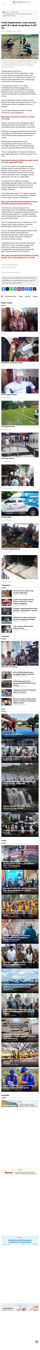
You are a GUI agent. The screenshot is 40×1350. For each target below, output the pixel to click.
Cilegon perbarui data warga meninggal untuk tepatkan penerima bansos (16, 937)
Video (3, 840)
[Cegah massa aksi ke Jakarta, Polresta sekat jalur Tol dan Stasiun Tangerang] (6, 602)
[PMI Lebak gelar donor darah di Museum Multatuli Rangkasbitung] (20, 535)
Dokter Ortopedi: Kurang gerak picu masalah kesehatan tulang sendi (17, 913)
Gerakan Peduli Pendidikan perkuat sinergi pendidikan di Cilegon (20, 889)
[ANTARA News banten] (21, 2)
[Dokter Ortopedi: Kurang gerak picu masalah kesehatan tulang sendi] (20, 907)
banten (27, 296)
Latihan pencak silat (12, 734)
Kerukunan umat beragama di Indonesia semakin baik (17, 1298)
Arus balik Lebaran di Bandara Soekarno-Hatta (17, 758)
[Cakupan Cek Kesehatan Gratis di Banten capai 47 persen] (20, 956)
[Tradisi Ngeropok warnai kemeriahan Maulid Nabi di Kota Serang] (6, 684)
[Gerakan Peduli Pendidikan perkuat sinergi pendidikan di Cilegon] (20, 882)
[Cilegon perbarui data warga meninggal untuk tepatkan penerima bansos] (20, 931)
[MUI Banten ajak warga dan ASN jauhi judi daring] (19, 319)
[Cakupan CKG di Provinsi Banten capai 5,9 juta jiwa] (6, 693)
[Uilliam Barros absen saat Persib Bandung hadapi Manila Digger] (6, 620)
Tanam (35, 296)
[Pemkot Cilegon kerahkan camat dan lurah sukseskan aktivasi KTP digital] (20, 1005)
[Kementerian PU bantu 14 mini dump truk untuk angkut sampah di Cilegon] (20, 1054)
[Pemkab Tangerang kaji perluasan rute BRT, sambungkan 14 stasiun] (6, 611)
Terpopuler (5, 585)
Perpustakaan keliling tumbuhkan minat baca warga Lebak (18, 516)
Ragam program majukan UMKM (18, 1164)
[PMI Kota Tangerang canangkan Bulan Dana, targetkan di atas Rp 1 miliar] (20, 349)
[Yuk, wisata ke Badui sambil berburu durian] (17, 475)
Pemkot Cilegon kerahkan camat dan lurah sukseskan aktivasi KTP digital (19, 1011)
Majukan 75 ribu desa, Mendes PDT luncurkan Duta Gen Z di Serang (18, 666)
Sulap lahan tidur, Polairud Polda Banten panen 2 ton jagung (18, 1086)
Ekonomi (14, 12)
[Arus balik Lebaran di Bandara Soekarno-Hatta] (20, 750)
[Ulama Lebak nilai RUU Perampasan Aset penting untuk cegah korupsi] (20, 381)
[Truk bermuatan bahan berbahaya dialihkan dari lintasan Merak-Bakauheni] (20, 980)
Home (6, 12)
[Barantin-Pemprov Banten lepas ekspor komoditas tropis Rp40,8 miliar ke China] (6, 701)
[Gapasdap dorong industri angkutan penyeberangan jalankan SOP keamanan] (20, 1030)
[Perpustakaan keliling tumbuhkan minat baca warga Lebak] (20, 503)
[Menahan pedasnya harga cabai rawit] (20, 1201)
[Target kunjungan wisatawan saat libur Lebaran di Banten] (20, 775)
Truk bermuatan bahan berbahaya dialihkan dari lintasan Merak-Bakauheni (19, 987)
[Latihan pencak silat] (20, 726)
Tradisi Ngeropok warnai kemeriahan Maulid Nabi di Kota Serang (24, 683)
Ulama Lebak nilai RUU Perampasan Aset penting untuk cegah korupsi (19, 393)
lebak (21, 296)
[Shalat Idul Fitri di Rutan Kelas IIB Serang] (20, 824)
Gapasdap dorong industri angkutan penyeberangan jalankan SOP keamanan (19, 1036)
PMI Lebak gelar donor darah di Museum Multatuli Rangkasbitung (16, 548)
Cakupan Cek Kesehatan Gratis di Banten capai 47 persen (19, 963)
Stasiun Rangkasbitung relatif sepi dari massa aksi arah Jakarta (18, 457)
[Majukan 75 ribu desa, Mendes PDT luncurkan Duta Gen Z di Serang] (20, 653)
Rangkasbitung (10, 296)
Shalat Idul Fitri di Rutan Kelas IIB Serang (19, 832)
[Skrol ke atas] (36, 1341)
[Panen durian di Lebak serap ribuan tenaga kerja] (6, 593)
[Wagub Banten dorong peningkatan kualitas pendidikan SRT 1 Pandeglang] (20, 857)
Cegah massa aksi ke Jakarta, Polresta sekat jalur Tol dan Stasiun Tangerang (23, 601)
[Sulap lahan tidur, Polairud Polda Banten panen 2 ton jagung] (20, 1079)
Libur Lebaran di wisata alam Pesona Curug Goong (16, 807)
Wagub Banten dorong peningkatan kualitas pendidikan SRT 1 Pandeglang (18, 863)
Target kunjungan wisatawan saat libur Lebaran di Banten (19, 782)
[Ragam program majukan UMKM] (20, 1134)
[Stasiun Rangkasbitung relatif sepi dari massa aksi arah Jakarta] (20, 445)
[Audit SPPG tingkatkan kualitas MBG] (20, 1337)
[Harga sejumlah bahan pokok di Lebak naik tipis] (19, 567)
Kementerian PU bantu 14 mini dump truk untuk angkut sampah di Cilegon (19, 1061)
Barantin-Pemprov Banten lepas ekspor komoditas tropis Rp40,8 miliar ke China (24, 701)
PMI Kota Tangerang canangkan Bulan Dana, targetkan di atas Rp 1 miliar (18, 362)
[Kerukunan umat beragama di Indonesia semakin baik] (20, 1269)
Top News (5, 636)
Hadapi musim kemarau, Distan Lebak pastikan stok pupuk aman (19, 425)
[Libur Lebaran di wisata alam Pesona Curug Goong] (20, 800)
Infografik (5, 1095)
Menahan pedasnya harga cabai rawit (18, 1230)
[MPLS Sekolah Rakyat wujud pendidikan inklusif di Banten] (6, 675)
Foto (3, 709)
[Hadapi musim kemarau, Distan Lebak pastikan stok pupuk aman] (20, 413)
